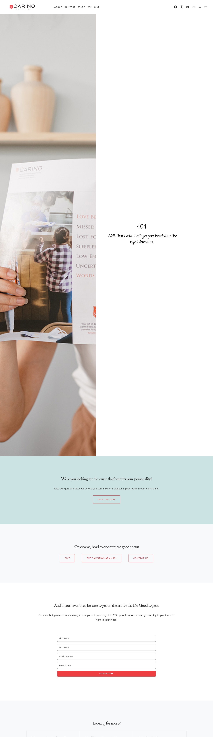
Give (67, 558)
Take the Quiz (106, 499)
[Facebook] (175, 7)
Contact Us (140, 558)
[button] (194, 7)
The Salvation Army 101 (102, 558)
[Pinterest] (187, 7)
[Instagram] (181, 7)
